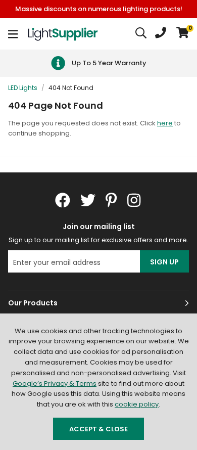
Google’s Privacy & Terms (54, 383)
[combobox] (141, 34)
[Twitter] (87, 200)
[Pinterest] (111, 200)
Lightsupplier (62, 34)
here (165, 123)
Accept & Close (98, 429)
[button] (182, 34)
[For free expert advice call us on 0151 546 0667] (160, 34)
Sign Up (164, 262)
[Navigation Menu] (13, 33)
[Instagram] (134, 200)
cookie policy (137, 404)
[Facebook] (62, 200)
